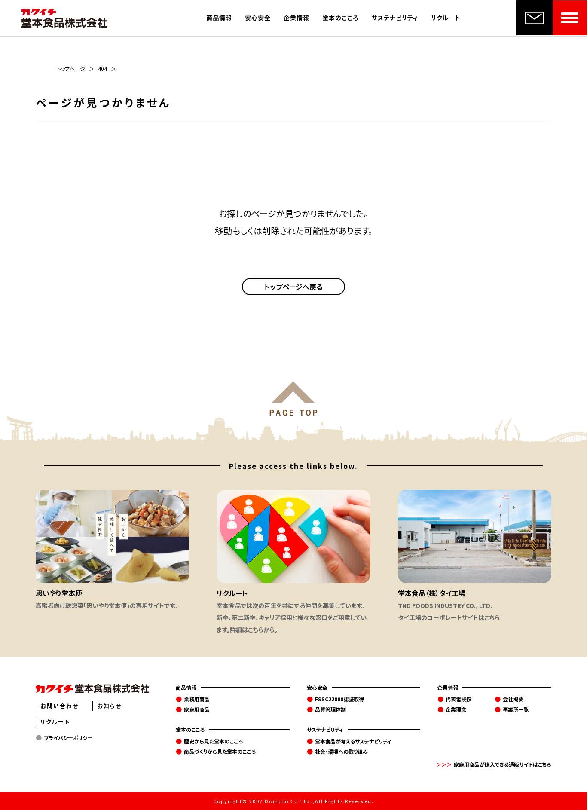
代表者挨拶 (458, 699)
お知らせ (109, 706)
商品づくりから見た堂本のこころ (220, 751)
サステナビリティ (395, 17)
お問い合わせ (59, 706)
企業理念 (456, 709)
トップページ (71, 68)
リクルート (446, 17)
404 (102, 68)
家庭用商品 (197, 709)
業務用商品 (197, 699)
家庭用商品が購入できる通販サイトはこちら (502, 764)
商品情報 (219, 17)
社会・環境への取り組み (341, 751)
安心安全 (258, 17)
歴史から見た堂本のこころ (213, 741)
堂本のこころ (340, 17)
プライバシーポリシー (68, 737)
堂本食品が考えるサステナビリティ (353, 741)
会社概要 (513, 699)
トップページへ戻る (293, 286)
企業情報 (296, 17)
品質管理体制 (330, 709)
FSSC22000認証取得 (339, 699)
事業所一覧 (516, 709)
